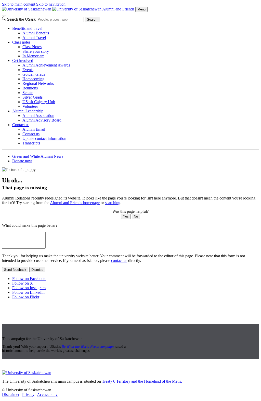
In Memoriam (33, 56)
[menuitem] (135, 33)
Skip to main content (18, 4)
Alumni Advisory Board (41, 120)
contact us (119, 260)
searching (112, 202)
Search (92, 19)
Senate (27, 92)
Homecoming (33, 79)
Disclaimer (10, 394)
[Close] (4, 15)
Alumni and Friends (118, 9)
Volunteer (30, 106)
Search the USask (21, 19)
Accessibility (47, 394)
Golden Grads (33, 74)
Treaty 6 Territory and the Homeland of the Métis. (142, 381)
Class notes (21, 42)
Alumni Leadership (27, 111)
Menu (141, 9)
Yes (126, 216)
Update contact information (44, 138)
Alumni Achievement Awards (46, 65)
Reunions (30, 88)
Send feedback (15, 270)
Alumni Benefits (35, 33)
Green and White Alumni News (37, 156)
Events (27, 70)
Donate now (22, 161)
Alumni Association (38, 115)
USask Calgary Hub (38, 102)
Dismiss (37, 270)
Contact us (20, 125)
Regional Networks (38, 83)
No (136, 216)
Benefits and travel (27, 28)
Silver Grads (32, 97)
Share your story (35, 51)
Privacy (28, 394)
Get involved (22, 60)
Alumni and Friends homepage (75, 202)
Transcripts (31, 143)
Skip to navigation (51, 4)
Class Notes (32, 47)
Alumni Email (33, 129)
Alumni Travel (34, 37)
